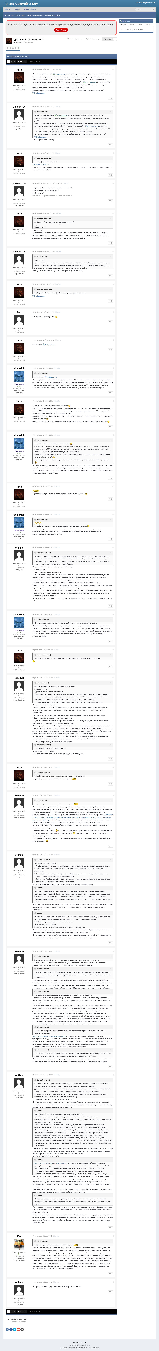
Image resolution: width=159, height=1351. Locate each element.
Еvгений (19, 677)
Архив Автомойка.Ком (21, 3)
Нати (20, 42)
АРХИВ (7, 9)
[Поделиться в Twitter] (14, 1329)
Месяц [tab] (132, 24)
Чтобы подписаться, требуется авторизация (84, 39)
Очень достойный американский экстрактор (49, 1036)
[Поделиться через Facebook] (11, 1329)
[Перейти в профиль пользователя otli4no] (19, 555)
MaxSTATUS (19, 106)
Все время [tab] (149, 24)
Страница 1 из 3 (34, 61)
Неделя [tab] (123, 25)
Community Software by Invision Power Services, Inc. (79, 1347)
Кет (19, 1236)
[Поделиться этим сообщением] (113, 69)
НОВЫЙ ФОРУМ (30, 9)
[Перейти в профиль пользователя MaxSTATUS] (19, 114)
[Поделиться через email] (22, 1329)
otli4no (19, 547)
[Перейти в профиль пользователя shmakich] (19, 376)
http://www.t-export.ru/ (40, 164)
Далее (20, 62)
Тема (83, 1342)
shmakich (19, 368)
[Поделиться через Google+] (18, 1329)
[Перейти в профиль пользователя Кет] (19, 1244)
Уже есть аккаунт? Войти (145, 2)
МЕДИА (17, 9)
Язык (75, 1342)
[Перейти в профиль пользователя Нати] (9, 41)
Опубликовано (43, 69)
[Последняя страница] (25, 61)
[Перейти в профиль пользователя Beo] (19, 320)
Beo (19, 312)
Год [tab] (140, 24)
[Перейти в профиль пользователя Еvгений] (19, 686)
